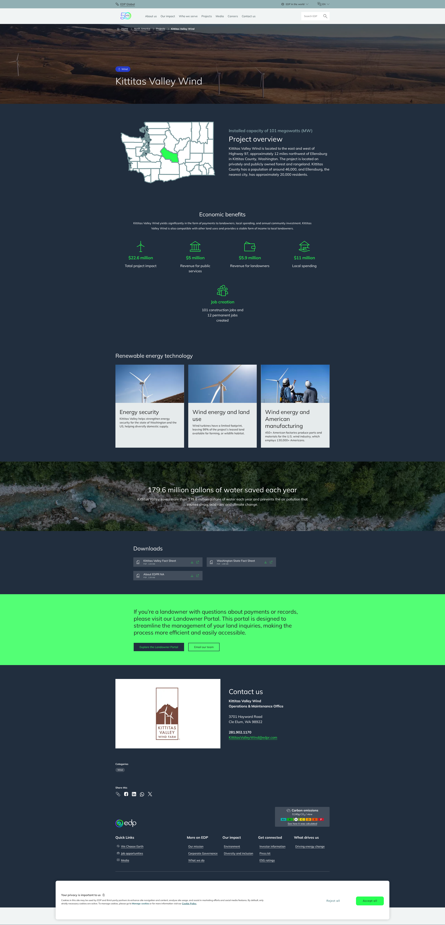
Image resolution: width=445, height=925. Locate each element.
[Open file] (198, 562)
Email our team (204, 647)
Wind (120, 770)
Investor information (272, 846)
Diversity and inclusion (238, 853)
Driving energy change (310, 846)
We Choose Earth (132, 846)
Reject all (333, 900)
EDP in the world (295, 4)
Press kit (265, 853)
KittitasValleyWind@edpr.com (253, 737)
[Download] (192, 562)
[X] (150, 794)
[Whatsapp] (142, 794)
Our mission (195, 846)
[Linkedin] (134, 794)
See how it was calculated (302, 823)
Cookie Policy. (189, 903)
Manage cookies (140, 903)
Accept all (370, 900)
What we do (196, 860)
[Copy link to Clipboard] (118, 794)
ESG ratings (267, 860)
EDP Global (127, 4)
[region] (222, 900)
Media (125, 860)
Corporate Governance (203, 853)
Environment (232, 846)
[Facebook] (126, 794)
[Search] (325, 16)
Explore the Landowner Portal (159, 647)
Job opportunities (132, 853)
